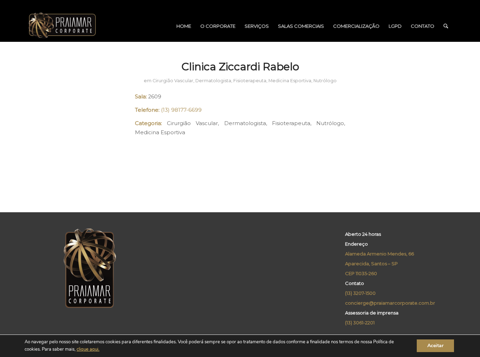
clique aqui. (88, 349)
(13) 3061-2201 (360, 322)
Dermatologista (213, 80)
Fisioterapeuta (249, 80)
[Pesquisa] (446, 26)
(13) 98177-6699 (181, 110)
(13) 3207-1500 (360, 293)
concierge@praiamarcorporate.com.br (390, 303)
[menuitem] (184, 26)
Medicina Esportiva (289, 80)
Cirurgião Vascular (173, 80)
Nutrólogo (325, 80)
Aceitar (435, 346)
